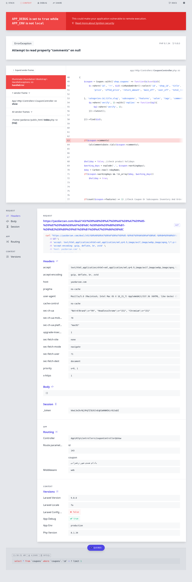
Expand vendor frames (24, 70)
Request (10, 210)
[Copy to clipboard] (176, 235)
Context (10, 251)
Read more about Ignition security (94, 23)
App (8, 236)
